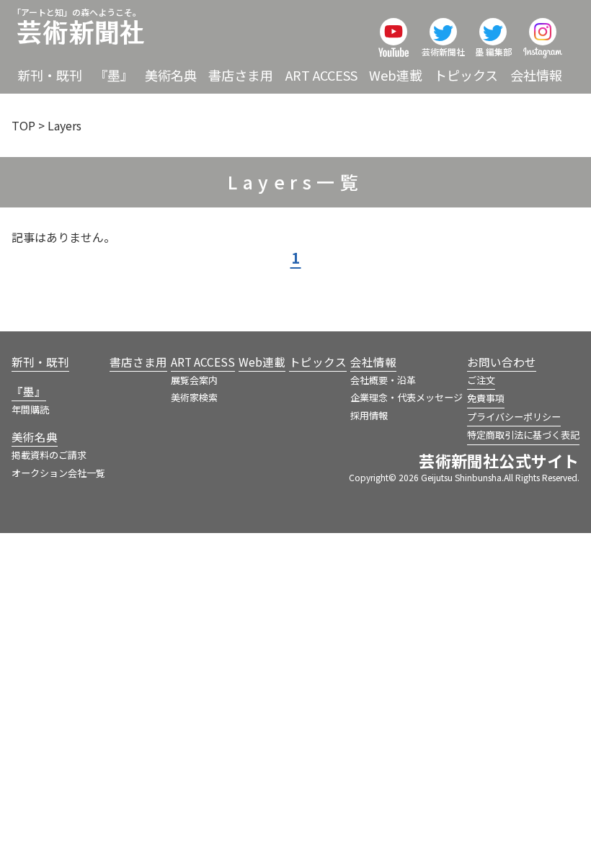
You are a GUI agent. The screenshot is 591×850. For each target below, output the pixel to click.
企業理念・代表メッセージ (406, 397)
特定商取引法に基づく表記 (523, 435)
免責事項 (486, 398)
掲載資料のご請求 (49, 455)
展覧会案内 (194, 380)
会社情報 (536, 75)
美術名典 (171, 75)
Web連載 (395, 75)
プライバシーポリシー (514, 417)
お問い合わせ (501, 362)
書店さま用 (240, 75)
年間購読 (30, 409)
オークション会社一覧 (58, 473)
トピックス (466, 75)
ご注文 (481, 380)
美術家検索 (194, 397)
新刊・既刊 (49, 75)
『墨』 (113, 75)
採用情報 (369, 415)
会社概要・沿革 (383, 380)
